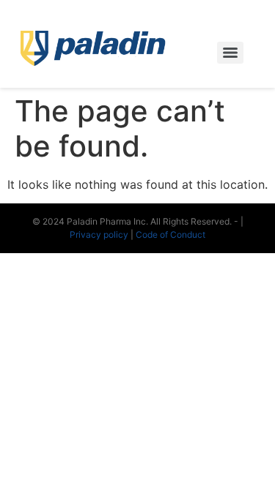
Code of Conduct (170, 234)
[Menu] (230, 53)
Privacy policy (100, 234)
